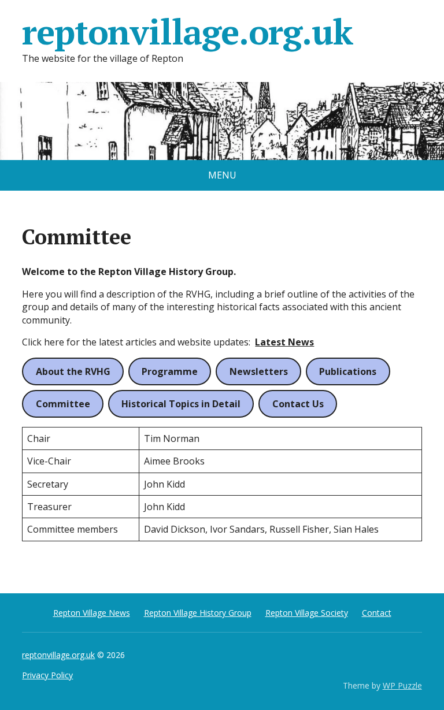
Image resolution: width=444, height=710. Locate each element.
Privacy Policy (47, 675)
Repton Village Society (306, 612)
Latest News (284, 342)
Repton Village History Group (197, 612)
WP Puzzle (402, 685)
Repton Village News (91, 612)
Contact (376, 612)
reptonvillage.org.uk (187, 31)
